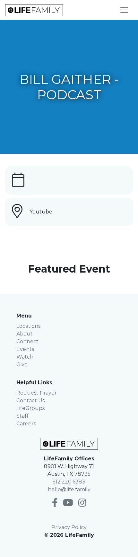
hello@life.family (69, 489)
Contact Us (30, 400)
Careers (26, 424)
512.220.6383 (69, 482)
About (24, 334)
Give (22, 364)
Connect (27, 341)
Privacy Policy (69, 527)
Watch (24, 357)
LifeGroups (30, 408)
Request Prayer (36, 393)
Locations (28, 326)
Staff (22, 416)
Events (25, 349)
